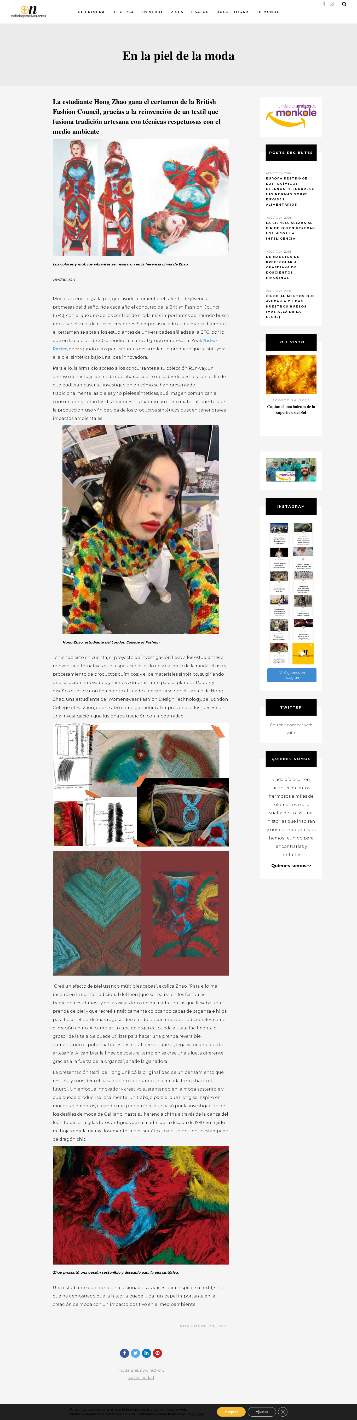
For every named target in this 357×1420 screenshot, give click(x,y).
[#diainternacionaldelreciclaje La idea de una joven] (303, 606)
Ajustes (262, 1411)
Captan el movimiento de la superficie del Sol (291, 409)
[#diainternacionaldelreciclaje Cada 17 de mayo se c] (303, 582)
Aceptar (231, 1411)
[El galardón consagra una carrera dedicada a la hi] (303, 558)
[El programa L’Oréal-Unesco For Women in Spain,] (279, 533)
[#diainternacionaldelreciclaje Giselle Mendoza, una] (279, 606)
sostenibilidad (141, 1377)
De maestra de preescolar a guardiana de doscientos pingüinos (283, 267)
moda (123, 1370)
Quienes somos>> (291, 865)
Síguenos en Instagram (294, 675)
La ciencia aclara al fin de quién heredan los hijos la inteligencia (290, 230)
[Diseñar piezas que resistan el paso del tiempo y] (279, 558)
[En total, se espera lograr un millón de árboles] (279, 582)
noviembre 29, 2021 (204, 1326)
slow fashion (151, 1370)
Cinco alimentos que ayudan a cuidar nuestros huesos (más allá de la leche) (290, 306)
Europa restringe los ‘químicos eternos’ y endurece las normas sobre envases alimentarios (290, 191)
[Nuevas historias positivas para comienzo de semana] (303, 653)
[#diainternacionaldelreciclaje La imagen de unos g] (279, 629)
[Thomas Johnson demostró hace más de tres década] (303, 629)
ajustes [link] (198, 1414)
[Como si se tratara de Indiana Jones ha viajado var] (279, 653)
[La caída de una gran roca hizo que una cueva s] (303, 533)
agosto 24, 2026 (291, 400)
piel (134, 1370)
